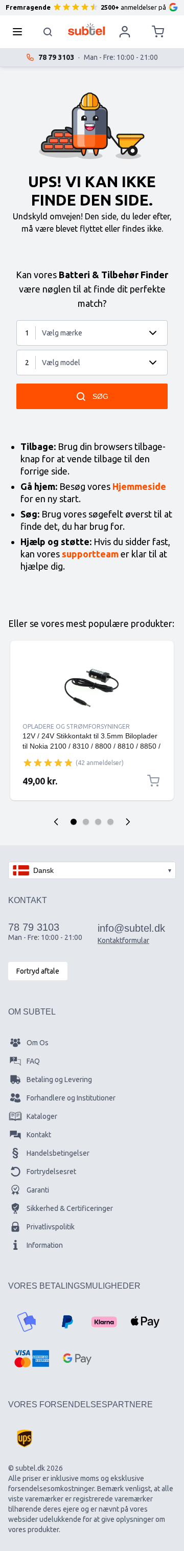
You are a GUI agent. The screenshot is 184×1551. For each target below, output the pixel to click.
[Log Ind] (124, 31)
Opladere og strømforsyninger (76, 726)
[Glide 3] (98, 822)
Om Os (38, 1043)
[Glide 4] (110, 822)
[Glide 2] (86, 822)
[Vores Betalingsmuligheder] (26, 1322)
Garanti (38, 1190)
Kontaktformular (123, 940)
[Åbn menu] (20, 31)
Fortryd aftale (37, 971)
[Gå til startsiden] (86, 29)
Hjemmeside (139, 486)
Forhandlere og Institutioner (71, 1098)
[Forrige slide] (56, 822)
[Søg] (48, 31)
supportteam (90, 554)
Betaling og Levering (59, 1079)
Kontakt (39, 1135)
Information (45, 1245)
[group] (48, 762)
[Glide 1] (73, 822)
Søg (100, 396)
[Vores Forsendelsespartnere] (24, 1438)
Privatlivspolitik (51, 1227)
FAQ (33, 1061)
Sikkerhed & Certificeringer (70, 1208)
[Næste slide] (128, 822)
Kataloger (42, 1116)
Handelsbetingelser (58, 1153)
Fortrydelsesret (51, 1171)
